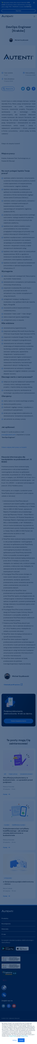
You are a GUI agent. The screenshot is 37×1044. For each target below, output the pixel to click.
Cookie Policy (12, 1036)
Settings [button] (15, 1040)
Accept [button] (21, 1040)
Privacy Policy (24, 1036)
